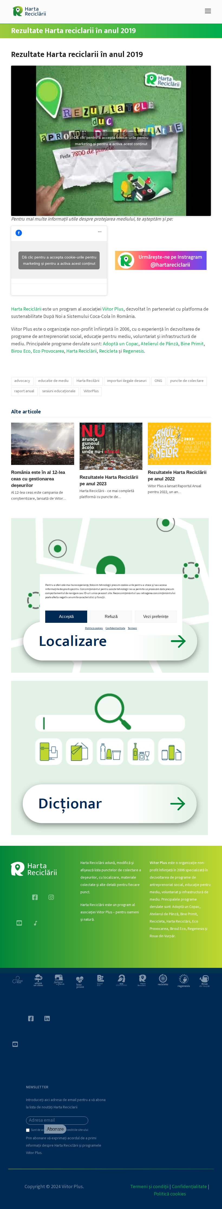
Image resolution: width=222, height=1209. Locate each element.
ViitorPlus (91, 391)
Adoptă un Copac (120, 344)
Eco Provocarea (48, 351)
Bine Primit (192, 344)
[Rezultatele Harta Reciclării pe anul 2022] (179, 444)
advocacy (22, 381)
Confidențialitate (189, 1187)
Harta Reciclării (26, 309)
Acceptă (66, 616)
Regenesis (133, 351)
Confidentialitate (115, 628)
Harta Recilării (88, 381)
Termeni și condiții (149, 1187)
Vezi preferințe (155, 616)
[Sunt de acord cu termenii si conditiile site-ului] (28, 1131)
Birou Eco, (22, 351)
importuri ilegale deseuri (126, 381)
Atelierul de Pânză (159, 344)
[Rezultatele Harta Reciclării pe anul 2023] (111, 446)
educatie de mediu (53, 381)
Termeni (132, 628)
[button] (208, 12)
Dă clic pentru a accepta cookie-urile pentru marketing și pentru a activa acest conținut (111, 140)
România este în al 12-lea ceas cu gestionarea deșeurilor (38, 479)
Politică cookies (94, 628)
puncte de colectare (187, 381)
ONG (158, 381)
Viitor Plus (112, 309)
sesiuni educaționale (59, 391)
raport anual (24, 391)
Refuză (111, 616)
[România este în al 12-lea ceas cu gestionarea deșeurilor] (42, 444)
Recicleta (108, 351)
